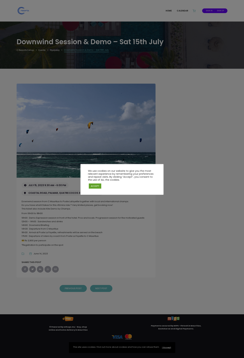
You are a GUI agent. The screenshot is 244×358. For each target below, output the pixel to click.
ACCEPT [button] (95, 186)
